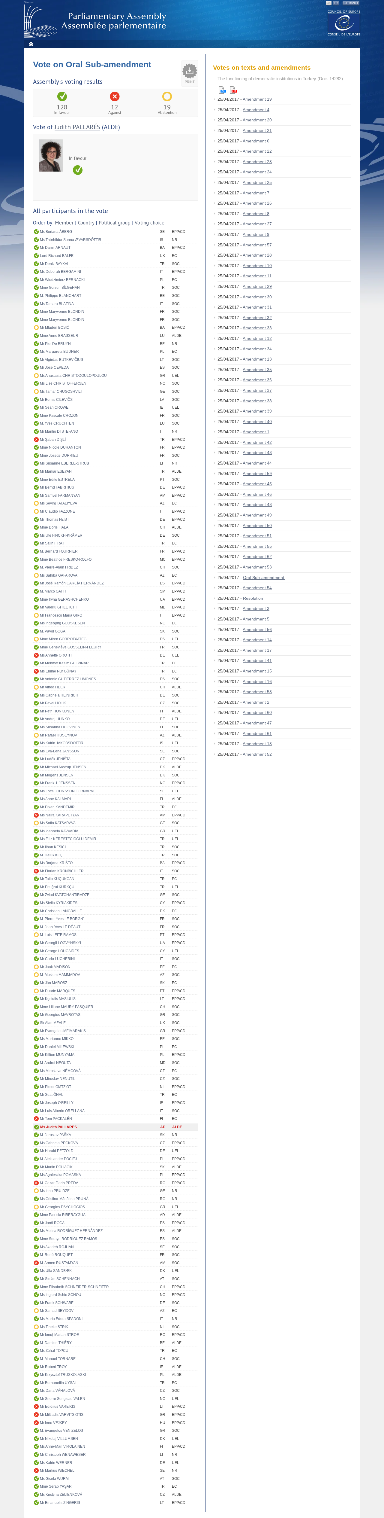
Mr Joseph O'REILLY (57, 1103)
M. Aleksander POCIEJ (58, 1159)
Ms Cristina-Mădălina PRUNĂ (64, 1199)
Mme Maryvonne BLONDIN (62, 311)
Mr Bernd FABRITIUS (57, 487)
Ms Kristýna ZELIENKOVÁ (61, 1494)
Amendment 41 (257, 660)
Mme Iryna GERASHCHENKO (64, 599)
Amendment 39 (257, 411)
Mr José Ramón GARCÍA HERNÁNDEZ (72, 583)
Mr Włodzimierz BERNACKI (62, 280)
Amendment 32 (257, 317)
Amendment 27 (257, 223)
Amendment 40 (257, 421)
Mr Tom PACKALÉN (56, 1119)
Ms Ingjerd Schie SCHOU (60, 1295)
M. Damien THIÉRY (56, 1343)
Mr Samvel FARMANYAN (60, 495)
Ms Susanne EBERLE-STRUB (64, 463)
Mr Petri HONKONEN (57, 711)
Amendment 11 (257, 275)
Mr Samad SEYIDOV (57, 1311)
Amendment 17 (257, 650)
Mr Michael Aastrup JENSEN (63, 767)
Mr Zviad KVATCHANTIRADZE (64, 895)
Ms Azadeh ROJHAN (57, 1247)
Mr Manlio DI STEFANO (59, 431)
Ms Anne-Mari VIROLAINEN (62, 1446)
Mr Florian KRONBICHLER (62, 871)
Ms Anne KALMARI (55, 799)
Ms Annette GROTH (56, 655)
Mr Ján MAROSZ (53, 983)
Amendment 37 (257, 390)
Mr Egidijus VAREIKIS (57, 1406)
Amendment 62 (257, 556)
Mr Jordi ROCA (52, 1223)
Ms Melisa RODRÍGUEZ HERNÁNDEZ (71, 1231)
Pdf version (233, 90)
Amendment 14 (257, 639)
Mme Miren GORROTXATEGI (63, 639)
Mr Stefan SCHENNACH (60, 1279)
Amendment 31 (257, 307)
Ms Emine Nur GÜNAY (58, 671)
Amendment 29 (257, 286)
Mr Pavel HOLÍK (53, 703)
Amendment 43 (257, 452)
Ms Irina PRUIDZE (55, 1191)
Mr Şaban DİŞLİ (53, 439)
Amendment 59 (257, 473)
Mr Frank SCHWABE (57, 1303)
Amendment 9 (256, 234)
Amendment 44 (257, 463)
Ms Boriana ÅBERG (56, 232)
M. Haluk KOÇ (51, 855)
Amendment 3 (256, 608)
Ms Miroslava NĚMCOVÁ (60, 1071)
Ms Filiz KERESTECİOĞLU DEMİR (68, 839)
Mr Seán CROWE (54, 407)
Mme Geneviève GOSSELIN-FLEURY (70, 647)
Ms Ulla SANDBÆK (56, 1271)
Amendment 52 (257, 754)
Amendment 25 (257, 182)
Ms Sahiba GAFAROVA (58, 575)
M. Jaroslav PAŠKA (55, 1135)
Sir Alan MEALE (53, 1023)
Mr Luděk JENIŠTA (55, 759)
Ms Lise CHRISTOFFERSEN (63, 383)
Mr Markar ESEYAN (56, 471)
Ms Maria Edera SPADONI (61, 1319)
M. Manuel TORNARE (58, 1359)
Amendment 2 (256, 702)
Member (64, 222)
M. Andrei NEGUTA (55, 1063)
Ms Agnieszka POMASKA (60, 1175)
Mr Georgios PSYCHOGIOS (62, 1207)
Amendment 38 (257, 400)
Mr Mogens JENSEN (57, 775)
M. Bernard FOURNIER (59, 551)
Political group (114, 222)
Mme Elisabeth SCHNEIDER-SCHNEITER (74, 1287)
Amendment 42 (257, 442)
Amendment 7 (256, 193)
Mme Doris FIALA (54, 527)
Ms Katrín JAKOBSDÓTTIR (61, 743)
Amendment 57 (257, 244)
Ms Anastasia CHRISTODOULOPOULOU (73, 375)
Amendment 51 (257, 535)
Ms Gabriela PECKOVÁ (59, 1143)
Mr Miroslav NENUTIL (57, 1079)
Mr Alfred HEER (52, 687)
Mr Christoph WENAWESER (63, 1454)
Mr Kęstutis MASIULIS (58, 999)
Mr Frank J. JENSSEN (58, 783)
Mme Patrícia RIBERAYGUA (63, 1215)
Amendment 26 (257, 203)
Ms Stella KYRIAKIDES (58, 903)
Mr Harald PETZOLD (57, 1151)
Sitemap (29, 2)
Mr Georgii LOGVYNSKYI (60, 943)
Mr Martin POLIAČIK (56, 1167)
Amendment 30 (257, 296)
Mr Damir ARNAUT (55, 247)
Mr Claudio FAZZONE (57, 511)
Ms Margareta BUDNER (59, 351)
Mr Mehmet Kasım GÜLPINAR (64, 663)
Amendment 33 (257, 327)
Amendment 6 (256, 141)
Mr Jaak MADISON (55, 967)
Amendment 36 (257, 379)
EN (329, 3)
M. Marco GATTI (53, 591)
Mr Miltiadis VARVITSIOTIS (61, 1415)
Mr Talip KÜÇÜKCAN (57, 879)
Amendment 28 (257, 255)
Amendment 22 (257, 151)
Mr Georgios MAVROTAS (60, 1015)
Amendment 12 (257, 338)
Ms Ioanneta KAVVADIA (59, 831)
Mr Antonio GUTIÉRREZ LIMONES (68, 679)
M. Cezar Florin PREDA (59, 1183)
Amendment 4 (256, 109)
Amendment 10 (257, 265)
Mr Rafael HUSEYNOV (58, 735)
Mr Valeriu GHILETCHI (58, 607)
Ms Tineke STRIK (54, 1327)
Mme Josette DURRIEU (59, 455)
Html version (222, 90)
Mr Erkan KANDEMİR (57, 807)
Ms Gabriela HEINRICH (59, 695)
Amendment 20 (257, 119)
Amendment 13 (257, 359)
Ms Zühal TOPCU (54, 1351)
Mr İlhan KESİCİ (53, 847)
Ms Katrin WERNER (56, 1463)
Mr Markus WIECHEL (57, 1470)
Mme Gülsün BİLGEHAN (60, 287)
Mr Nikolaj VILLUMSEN (59, 1439)
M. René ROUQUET (56, 1255)
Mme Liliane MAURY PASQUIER (66, 1007)
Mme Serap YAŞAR (56, 1486)
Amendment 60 (257, 712)
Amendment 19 (257, 99)
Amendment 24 (257, 171)
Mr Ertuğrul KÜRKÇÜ (57, 887)
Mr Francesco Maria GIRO (61, 615)
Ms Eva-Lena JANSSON (60, 751)
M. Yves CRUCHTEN (57, 423)
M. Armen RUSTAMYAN (59, 1263)
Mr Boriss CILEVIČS (56, 400)
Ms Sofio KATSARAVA (58, 823)
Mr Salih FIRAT (52, 543)
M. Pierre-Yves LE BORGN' (62, 919)
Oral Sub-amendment (264, 577)
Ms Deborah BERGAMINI (60, 272)
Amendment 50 (257, 525)
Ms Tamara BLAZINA (57, 304)
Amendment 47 (257, 723)
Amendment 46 (257, 494)
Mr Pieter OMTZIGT (55, 1087)
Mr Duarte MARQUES (57, 991)
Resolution (253, 598)
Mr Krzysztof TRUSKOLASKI (63, 1375)
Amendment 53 (257, 567)
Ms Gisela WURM (54, 1479)
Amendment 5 (256, 619)
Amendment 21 (257, 130)
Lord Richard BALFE (57, 256)
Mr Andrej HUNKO (55, 719)
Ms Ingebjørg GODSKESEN (62, 623)
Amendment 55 (257, 546)
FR (336, 3)
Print (190, 82)
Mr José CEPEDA (54, 367)
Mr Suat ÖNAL (51, 1095)
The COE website (344, 23)
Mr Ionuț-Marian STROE (59, 1335)
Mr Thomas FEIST (54, 519)
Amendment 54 (257, 587)
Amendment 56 (257, 629)
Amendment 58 (257, 691)
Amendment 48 (257, 504)
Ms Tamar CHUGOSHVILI (61, 391)
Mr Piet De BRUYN (55, 344)
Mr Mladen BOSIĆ (54, 327)
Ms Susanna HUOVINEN (60, 727)
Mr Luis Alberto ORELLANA (62, 1111)
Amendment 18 (257, 743)
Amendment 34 (257, 348)
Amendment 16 (257, 681)
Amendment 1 (256, 431)
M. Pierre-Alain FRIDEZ (59, 567)
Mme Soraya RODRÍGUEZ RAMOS (68, 1239)
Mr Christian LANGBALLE (61, 911)
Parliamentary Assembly (96, 21)
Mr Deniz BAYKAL (54, 264)
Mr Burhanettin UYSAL (58, 1383)
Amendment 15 (257, 671)
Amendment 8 (256, 213)
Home (31, 43)
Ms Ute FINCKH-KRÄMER (61, 535)
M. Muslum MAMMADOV (60, 975)
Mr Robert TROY (53, 1367)
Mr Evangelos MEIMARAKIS (63, 1031)
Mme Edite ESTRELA (57, 479)
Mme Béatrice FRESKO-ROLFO (66, 559)
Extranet (351, 3)
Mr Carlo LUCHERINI (57, 959)
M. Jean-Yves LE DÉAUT (60, 927)
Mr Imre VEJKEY (53, 1423)
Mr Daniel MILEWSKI (57, 1047)
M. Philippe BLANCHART (60, 296)
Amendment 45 (257, 483)
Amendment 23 (257, 161)
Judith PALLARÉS (77, 127)
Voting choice (149, 222)
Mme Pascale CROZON (59, 415)
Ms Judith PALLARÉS (58, 1127)
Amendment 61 (257, 733)
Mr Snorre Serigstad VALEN (62, 1399)
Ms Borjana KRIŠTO (56, 863)
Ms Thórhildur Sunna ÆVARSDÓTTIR (70, 240)
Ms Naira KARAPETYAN (60, 815)
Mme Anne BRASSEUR (59, 336)
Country (86, 222)
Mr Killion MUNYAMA (57, 1055)
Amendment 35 (257, 369)
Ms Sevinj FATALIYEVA (58, 503)
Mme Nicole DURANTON (60, 447)
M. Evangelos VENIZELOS (61, 1430)
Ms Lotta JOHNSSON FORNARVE (68, 791)
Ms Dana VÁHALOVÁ (57, 1390)
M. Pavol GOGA (52, 631)
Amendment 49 (257, 515)
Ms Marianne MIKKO (57, 1039)
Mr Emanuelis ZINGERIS (60, 1503)
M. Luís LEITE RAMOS (58, 935)
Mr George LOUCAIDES (59, 951)
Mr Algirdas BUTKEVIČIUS (61, 360)
